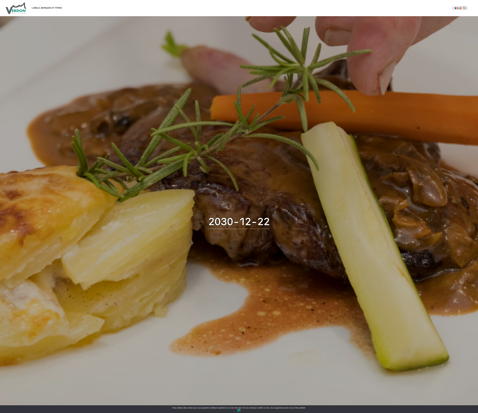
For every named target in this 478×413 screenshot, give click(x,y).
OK (239, 410)
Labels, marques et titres (47, 8)
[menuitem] (456, 8)
